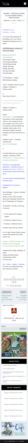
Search (3, 326)
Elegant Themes (12, 441)
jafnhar (5, 410)
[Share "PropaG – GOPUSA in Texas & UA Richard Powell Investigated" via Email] (12, 282)
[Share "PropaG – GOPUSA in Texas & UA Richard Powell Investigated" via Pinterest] (15, 279)
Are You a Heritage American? (9, 368)
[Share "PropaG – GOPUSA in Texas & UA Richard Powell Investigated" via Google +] (10, 279)
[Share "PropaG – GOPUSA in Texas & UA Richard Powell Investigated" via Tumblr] (12, 279)
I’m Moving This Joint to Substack (10, 365)
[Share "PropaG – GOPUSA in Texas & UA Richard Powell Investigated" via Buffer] (20, 279)
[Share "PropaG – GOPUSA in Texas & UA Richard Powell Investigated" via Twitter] (7, 279)
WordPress (22, 441)
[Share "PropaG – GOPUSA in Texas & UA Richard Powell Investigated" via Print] (15, 282)
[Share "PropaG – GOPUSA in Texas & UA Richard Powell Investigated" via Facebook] (5, 279)
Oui (11, 20)
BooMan (6, 392)
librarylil (6, 398)
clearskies (6, 404)
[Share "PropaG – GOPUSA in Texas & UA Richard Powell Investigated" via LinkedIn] (18, 279)
